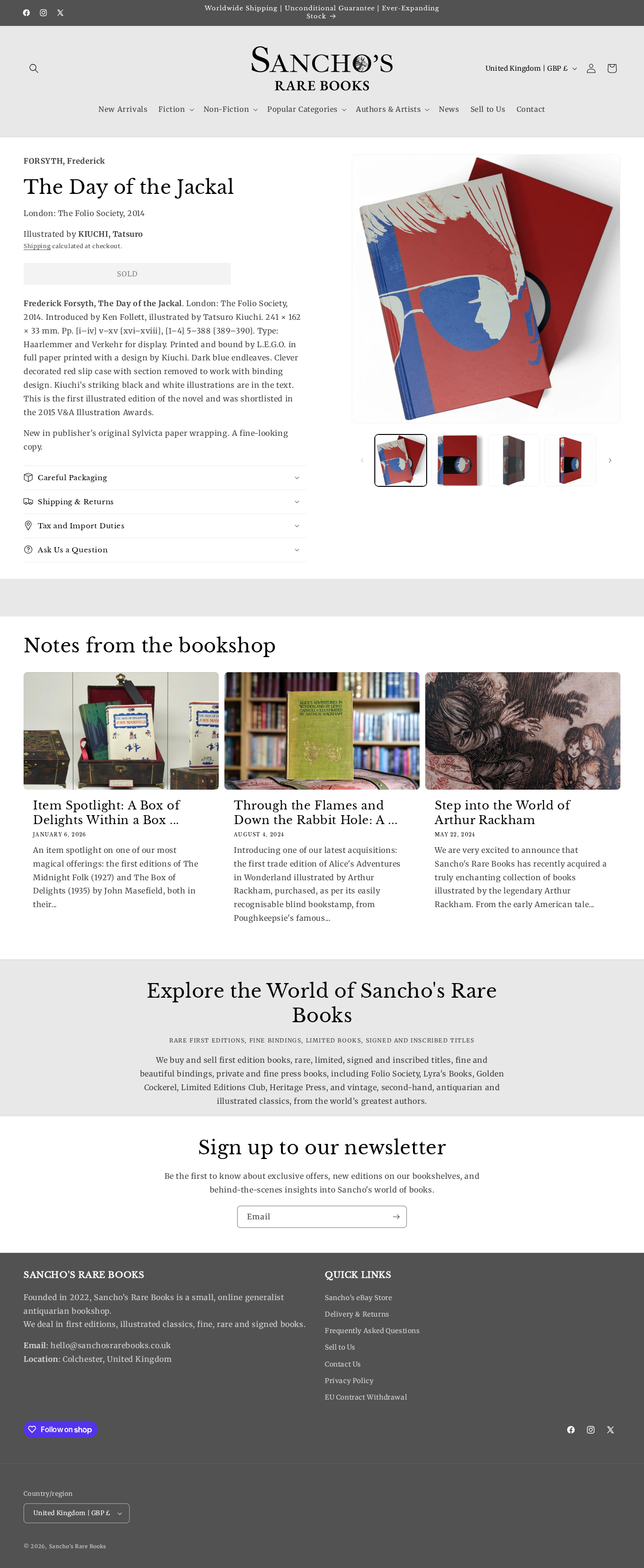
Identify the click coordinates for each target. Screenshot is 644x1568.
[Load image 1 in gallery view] (401, 460)
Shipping (37, 245)
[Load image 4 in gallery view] (570, 460)
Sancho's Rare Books (77, 1546)
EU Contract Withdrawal (366, 1397)
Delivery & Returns (357, 1314)
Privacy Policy (349, 1380)
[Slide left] (362, 460)
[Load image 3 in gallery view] (514, 460)
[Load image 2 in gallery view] (457, 460)
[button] (34, 68)
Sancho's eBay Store (358, 1297)
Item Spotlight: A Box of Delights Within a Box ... (106, 813)
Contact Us (343, 1364)
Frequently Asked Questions (372, 1330)
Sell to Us (340, 1347)
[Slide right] (610, 460)
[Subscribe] (396, 1217)
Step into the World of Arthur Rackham (502, 813)
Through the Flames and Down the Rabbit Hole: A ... (315, 813)
